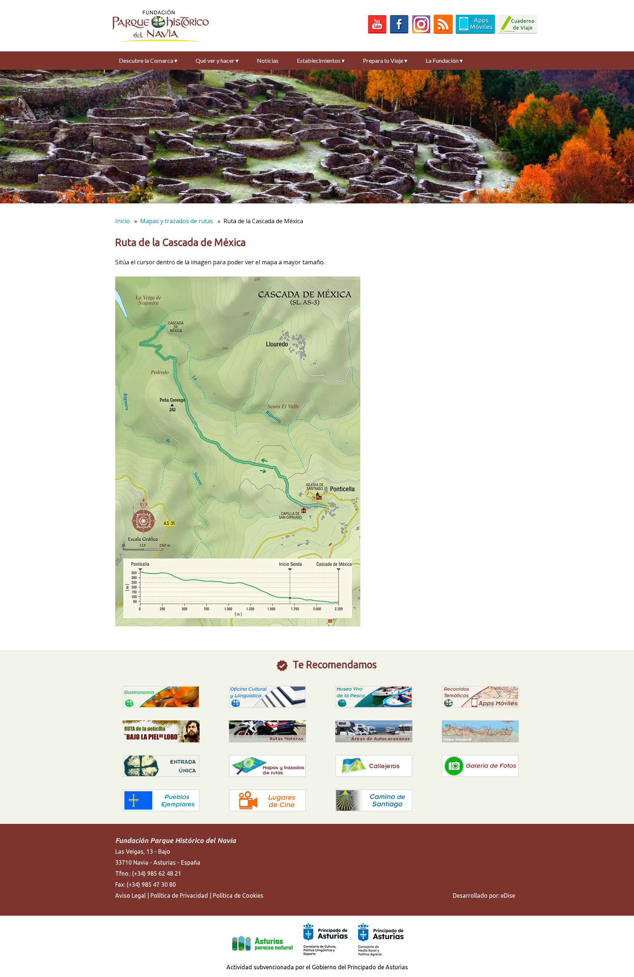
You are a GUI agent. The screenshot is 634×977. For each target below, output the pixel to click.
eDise (508, 895)
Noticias (267, 60)
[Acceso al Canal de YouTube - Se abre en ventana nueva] (377, 31)
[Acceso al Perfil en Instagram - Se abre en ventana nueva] (421, 31)
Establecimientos (321, 60)
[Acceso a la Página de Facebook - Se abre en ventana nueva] (399, 31)
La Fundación (444, 60)
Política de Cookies (238, 895)
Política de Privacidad (179, 895)
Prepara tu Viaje (385, 60)
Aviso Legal (130, 895)
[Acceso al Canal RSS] (443, 31)
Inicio (122, 221)
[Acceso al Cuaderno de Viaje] (517, 31)
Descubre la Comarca (148, 60)
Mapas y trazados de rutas (176, 221)
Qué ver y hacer (217, 60)
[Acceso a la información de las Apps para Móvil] (475, 31)
